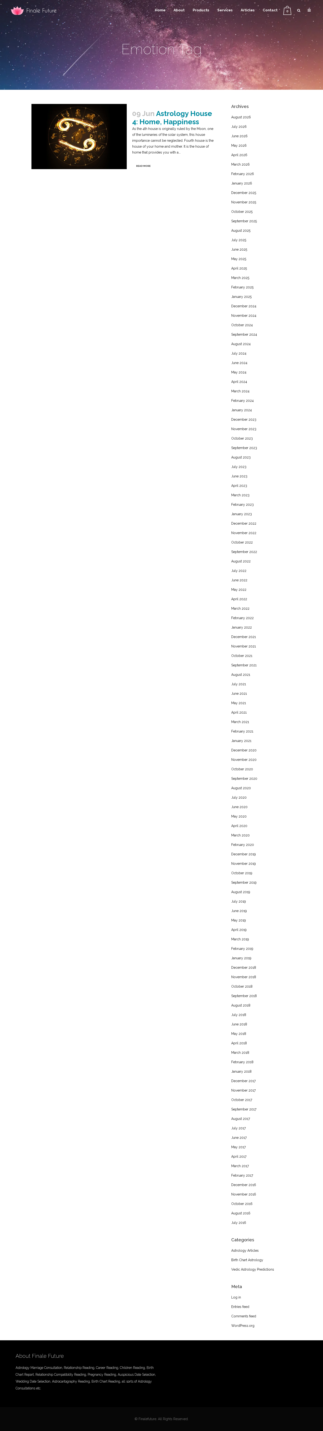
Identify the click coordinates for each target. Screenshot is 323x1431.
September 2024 (244, 334)
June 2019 (239, 911)
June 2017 (239, 1138)
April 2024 (239, 382)
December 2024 (243, 306)
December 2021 (243, 637)
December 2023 (243, 419)
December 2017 (243, 1081)
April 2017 (238, 1156)
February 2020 (242, 845)
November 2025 (243, 202)
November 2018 (243, 977)
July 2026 (239, 127)
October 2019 (241, 873)
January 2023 (241, 514)
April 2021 (239, 712)
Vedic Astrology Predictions (252, 1269)
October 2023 (242, 438)
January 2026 (241, 183)
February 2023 (242, 504)
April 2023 (239, 486)
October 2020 (242, 769)
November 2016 (243, 1194)
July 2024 (238, 353)
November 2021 (243, 646)
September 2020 (244, 778)
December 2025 (243, 193)
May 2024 (238, 372)
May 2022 (238, 589)
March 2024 (240, 391)
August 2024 (241, 344)
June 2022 (239, 580)
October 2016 (242, 1204)
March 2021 (240, 722)
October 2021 (241, 656)
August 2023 (241, 457)
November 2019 (243, 863)
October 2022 (242, 542)
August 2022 (241, 561)
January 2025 (241, 297)
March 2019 (240, 939)
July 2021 (238, 684)
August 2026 (241, 117)
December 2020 (244, 750)
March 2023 (240, 495)
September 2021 (244, 665)
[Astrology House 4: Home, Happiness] (79, 136)
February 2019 (242, 949)
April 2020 (239, 826)
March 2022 (240, 608)
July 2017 (238, 1128)
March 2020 (240, 835)
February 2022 (242, 618)
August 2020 (241, 788)
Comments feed (243, 1316)
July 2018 (238, 1015)
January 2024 (241, 410)
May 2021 (238, 703)
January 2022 (241, 627)
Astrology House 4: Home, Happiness (172, 117)
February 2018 (242, 1062)
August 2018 (240, 1005)
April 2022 (239, 599)
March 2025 (240, 278)
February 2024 (242, 401)
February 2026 (242, 174)
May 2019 (238, 920)
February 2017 (242, 1175)
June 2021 (239, 693)
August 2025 (240, 230)
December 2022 (243, 523)
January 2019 (241, 958)
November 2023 (243, 429)
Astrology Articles (245, 1250)
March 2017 (240, 1166)
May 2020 (239, 816)
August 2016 (240, 1213)
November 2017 (243, 1090)
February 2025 (242, 287)
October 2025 (242, 212)
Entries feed (240, 1307)
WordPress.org (242, 1326)
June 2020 (239, 807)
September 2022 (244, 552)
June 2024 (239, 363)
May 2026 (239, 145)
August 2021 (240, 675)
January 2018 (241, 1071)
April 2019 (239, 930)
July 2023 (238, 467)
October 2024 (242, 325)
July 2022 (238, 571)
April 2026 (239, 155)
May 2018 (238, 1034)
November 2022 (243, 533)
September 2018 (244, 996)
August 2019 (240, 892)
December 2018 (243, 967)
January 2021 (241, 741)
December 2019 (243, 854)
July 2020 (239, 797)
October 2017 (241, 1100)
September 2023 (244, 448)
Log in (236, 1297)
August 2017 (240, 1119)
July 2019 (238, 901)
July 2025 (238, 240)
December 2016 (243, 1185)
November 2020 (244, 760)
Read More (143, 166)
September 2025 (244, 221)
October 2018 (242, 986)
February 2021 (242, 731)
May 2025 (238, 259)
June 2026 (239, 136)
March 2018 (240, 1052)
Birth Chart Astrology (247, 1260)
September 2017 (243, 1109)
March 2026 (240, 164)
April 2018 (239, 1043)
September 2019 (244, 882)
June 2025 (239, 249)
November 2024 (243, 315)
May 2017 (238, 1147)
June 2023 (239, 476)
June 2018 (239, 1024)
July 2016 (238, 1223)
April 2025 (239, 268)
